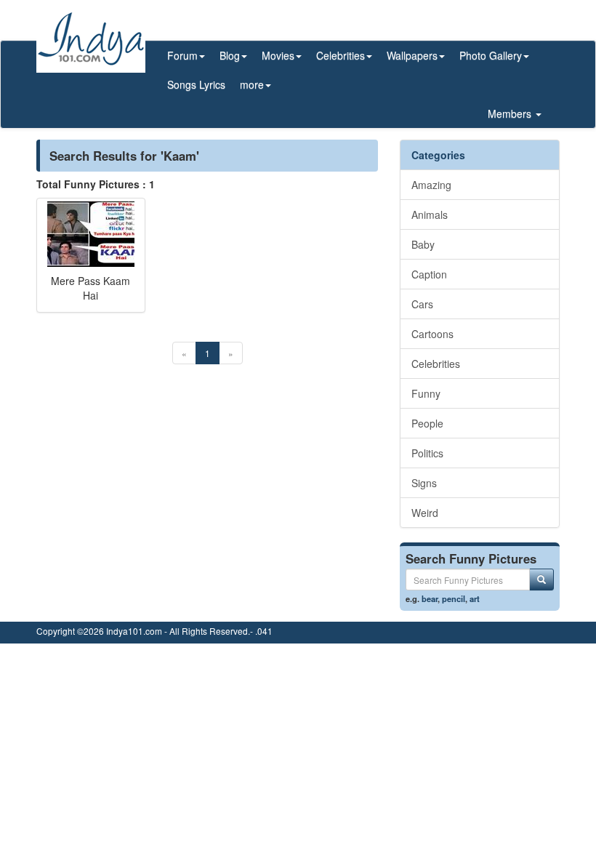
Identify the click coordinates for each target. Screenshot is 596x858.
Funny (425, 393)
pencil (453, 598)
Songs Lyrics (196, 84)
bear (430, 598)
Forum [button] (182, 55)
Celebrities (435, 363)
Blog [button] (230, 55)
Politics (427, 453)
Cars (422, 304)
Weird (424, 512)
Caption (429, 274)
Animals (429, 214)
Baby (423, 244)
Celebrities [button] (340, 55)
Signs (424, 483)
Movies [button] (278, 55)
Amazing (431, 184)
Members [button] (511, 113)
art (475, 598)
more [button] (252, 84)
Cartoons (432, 333)
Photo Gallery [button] (490, 55)
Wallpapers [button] (412, 55)
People (427, 423)
